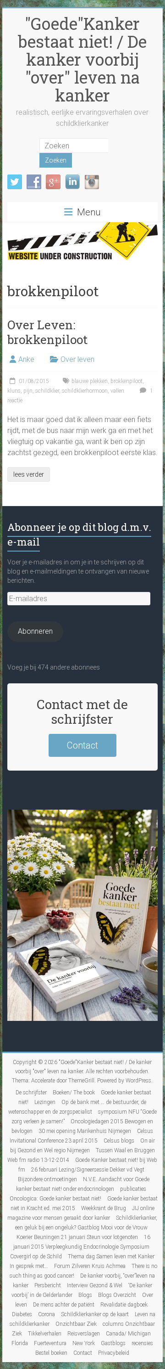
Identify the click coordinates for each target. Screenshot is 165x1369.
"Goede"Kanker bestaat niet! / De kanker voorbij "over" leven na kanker (82, 59)
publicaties (133, 1189)
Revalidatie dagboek (124, 1304)
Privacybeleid (113, 1353)
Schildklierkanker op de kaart (95, 1314)
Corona (46, 1314)
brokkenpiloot (126, 381)
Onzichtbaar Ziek (76, 1324)
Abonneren (35, 631)
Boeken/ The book (74, 1092)
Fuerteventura (50, 1343)
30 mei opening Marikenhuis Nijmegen (84, 1131)
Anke (26, 359)
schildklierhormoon (85, 391)
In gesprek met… (29, 1266)
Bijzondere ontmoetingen (47, 1179)
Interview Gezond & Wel (94, 1285)
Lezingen (44, 1102)
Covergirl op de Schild (36, 1256)
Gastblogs (113, 1343)
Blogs (85, 1295)
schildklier (47, 391)
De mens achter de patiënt (63, 1304)
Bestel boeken (51, 1353)
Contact (82, 745)
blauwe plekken (90, 381)
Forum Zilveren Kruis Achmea (90, 1266)
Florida (19, 1343)
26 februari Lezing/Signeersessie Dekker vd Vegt (87, 1169)
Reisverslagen (83, 1333)
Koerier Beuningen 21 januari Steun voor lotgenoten (77, 1237)
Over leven (77, 359)
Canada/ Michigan (128, 1333)
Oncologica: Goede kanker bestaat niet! (55, 1198)
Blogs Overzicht (117, 1295)
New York (83, 1343)
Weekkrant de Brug (103, 1208)
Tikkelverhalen (44, 1333)
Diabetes (22, 1314)
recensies (142, 1343)
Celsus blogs (119, 1141)
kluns (14, 391)
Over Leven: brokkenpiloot (47, 332)
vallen (117, 391)
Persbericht (47, 1285)
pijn (28, 391)
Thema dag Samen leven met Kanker (111, 1256)
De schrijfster (31, 1092)
